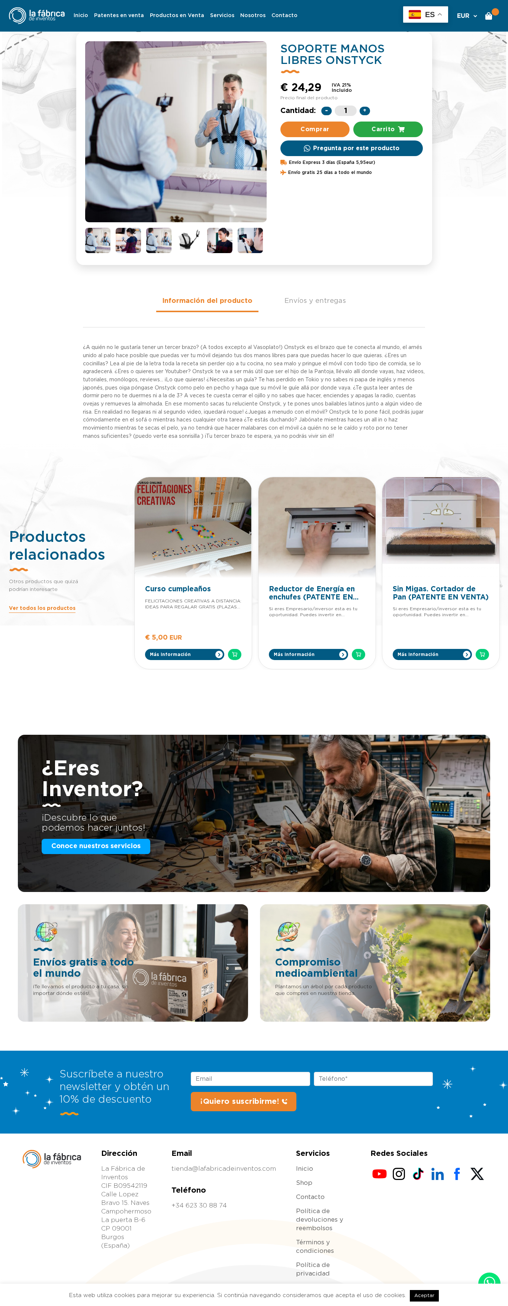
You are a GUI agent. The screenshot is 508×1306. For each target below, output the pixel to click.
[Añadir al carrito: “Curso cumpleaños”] (234, 654)
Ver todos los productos (42, 608)
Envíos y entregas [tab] (315, 300)
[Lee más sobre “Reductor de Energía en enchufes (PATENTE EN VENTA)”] (358, 654)
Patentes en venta (119, 15)
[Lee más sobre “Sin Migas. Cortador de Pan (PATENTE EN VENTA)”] (482, 654)
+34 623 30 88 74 (199, 1205)
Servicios (222, 15)
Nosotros (253, 15)
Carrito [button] (383, 129)
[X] (476, 1174)
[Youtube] (379, 1174)
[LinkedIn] (437, 1174)
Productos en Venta (177, 15)
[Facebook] (457, 1174)
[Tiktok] (418, 1174)
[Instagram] (399, 1174)
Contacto (284, 15)
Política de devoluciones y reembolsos (319, 1219)
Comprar (314, 129)
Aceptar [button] (424, 1295)
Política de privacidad (313, 1269)
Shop (304, 1183)
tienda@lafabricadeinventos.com (223, 1169)
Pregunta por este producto (356, 148)
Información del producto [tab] (207, 300)
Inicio (81, 15)
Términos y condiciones (315, 1246)
